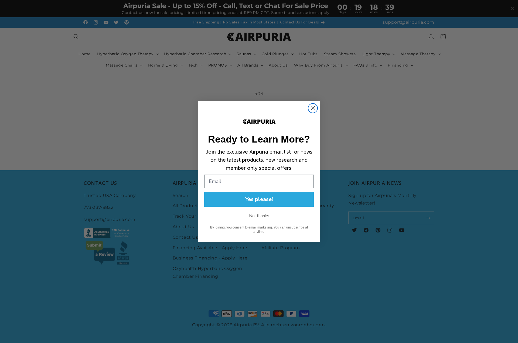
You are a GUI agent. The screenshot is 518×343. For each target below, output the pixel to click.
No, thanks (259, 216)
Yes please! (259, 199)
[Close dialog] (313, 108)
